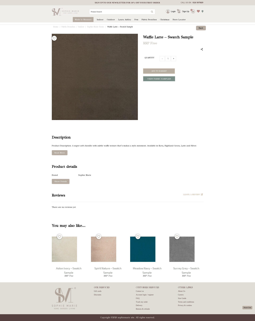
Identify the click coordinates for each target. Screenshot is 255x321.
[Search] (151, 12)
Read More (59, 153)
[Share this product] (202, 49)
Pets (136, 19)
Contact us (140, 291)
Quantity (149, 58)
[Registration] (179, 11)
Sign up (99, 3)
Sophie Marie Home (95, 27)
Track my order (142, 302)
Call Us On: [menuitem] (192, 3)
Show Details (60, 181)
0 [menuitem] (191, 10)
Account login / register (145, 295)
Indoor (100, 19)
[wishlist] (198, 9)
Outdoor (111, 19)
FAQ (137, 298)
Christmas (164, 19)
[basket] (192, 9)
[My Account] (170, 11)
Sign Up (185, 11)
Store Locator (179, 19)
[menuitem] (127, 2)
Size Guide (182, 298)
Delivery (139, 305)
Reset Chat (247, 307)
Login (173, 11)
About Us (181, 291)
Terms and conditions (186, 302)
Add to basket (159, 71)
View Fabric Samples (159, 79)
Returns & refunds (143, 309)
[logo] (65, 12)
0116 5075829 (197, 3)
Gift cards (97, 291)
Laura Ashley (124, 19)
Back (201, 28)
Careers (181, 295)
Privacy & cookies (185, 305)
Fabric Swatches (149, 19)
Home (55, 27)
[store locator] (201, 10)
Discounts (97, 295)
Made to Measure (83, 19)
